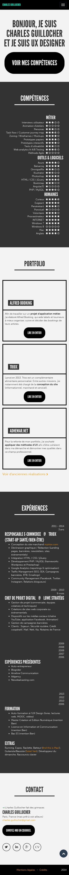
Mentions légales (26, 869)
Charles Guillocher (11, 5)
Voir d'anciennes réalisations (24, 474)
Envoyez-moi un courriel (18, 830)
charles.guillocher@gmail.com (18, 820)
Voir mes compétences (34, 63)
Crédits (43, 869)
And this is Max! (50, 747)
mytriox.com (51, 544)
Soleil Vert (31, 751)
